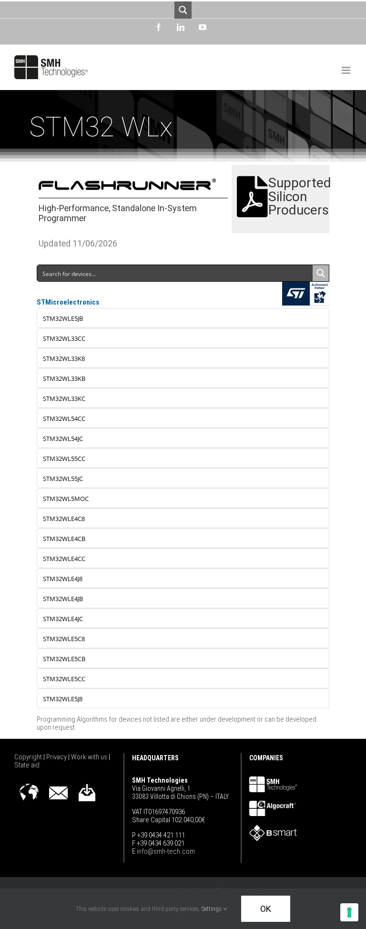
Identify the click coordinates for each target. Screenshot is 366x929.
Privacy (57, 757)
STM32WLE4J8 (62, 578)
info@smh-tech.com (165, 851)
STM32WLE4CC (64, 558)
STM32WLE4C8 (64, 518)
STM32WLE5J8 (62, 698)
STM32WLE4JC (63, 618)
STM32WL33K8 (64, 358)
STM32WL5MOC (66, 498)
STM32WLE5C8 (64, 638)
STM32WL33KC (64, 398)
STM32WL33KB (64, 378)
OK (265, 909)
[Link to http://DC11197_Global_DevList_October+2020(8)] (252, 196)
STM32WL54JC (63, 438)
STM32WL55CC (64, 458)
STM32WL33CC (64, 338)
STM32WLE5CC (64, 678)
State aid (27, 765)
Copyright (28, 757)
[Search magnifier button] (183, 10)
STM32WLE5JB (63, 318)
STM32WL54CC (64, 418)
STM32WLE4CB (64, 538)
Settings (212, 908)
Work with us (90, 757)
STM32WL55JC (63, 478)
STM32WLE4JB (63, 598)
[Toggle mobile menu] (347, 70)
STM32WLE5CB (64, 658)
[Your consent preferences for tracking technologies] (349, 912)
